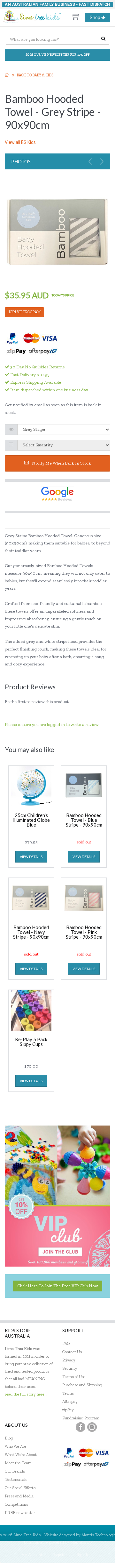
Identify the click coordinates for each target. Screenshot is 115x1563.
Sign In (83, 1554)
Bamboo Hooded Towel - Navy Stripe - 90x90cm (31, 932)
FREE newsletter (20, 1512)
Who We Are (15, 1446)
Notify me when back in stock (61, 463)
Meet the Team (18, 1462)
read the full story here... (26, 1394)
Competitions (16, 1504)
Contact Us (72, 1351)
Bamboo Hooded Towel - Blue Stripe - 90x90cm (84, 820)
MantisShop (81, 1542)
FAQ (66, 1343)
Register (59, 1554)
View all (20, 142)
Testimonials (16, 1479)
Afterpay (70, 1401)
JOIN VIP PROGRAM (24, 312)
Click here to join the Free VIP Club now (57, 1286)
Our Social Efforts (20, 1487)
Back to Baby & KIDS (35, 75)
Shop (99, 18)
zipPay (68, 1409)
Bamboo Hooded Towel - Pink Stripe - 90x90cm (84, 932)
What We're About (21, 1454)
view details (31, 857)
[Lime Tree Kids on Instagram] (92, 1427)
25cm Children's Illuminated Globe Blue (31, 820)
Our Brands (15, 1471)
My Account (31, 1554)
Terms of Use (74, 1376)
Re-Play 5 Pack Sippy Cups (31, 1042)
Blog (9, 1438)
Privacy (68, 1360)
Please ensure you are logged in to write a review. (52, 724)
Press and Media (19, 1496)
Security (69, 1368)
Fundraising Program (80, 1418)
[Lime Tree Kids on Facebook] (80, 1427)
